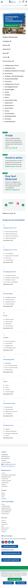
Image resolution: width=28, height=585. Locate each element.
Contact (3, 473)
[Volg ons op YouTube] (6, 542)
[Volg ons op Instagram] (12, 542)
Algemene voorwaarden (7, 571)
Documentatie (4, 478)
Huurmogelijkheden (5, 511)
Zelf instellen (8, 583)
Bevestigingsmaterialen (11, 87)
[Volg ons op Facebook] (3, 542)
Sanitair (7, 92)
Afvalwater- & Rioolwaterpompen (14, 76)
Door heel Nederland (11, 178)
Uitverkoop (8, 119)
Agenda (3, 494)
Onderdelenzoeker (10, 121)
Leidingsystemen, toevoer (10, 249)
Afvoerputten (9, 73)
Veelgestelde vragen (6, 476)
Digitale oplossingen (6, 508)
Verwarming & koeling (9, 403)
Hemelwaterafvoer (10, 68)
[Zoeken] (25, 5)
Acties (2, 496)
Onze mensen (4, 524)
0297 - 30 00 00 (6, 462)
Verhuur (7, 111)
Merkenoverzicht (5, 528)
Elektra (7, 97)
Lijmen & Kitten (9, 108)
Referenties (4, 529)
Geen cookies (21, 583)
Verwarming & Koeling (11, 100)
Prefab (9, 135)
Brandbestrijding (9, 89)
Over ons (3, 520)
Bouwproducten (9, 105)
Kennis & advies (13, 157)
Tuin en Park (8, 81)
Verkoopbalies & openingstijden (8, 475)
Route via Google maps (8, 466)
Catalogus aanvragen (6, 480)
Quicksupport (4, 486)
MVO (2, 526)
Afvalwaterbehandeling (11, 79)
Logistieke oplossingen (6, 509)
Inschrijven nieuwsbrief (9, 546)
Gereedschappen (9, 113)
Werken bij (3, 522)
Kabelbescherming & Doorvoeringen (15, 71)
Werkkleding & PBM (10, 116)
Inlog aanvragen (5, 482)
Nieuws (3, 493)
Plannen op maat (5, 513)
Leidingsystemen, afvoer (10, 227)
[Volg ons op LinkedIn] (9, 542)
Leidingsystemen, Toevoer (12, 84)
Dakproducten (9, 103)
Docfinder (3, 484)
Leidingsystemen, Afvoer (12, 65)
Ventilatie (7, 95)
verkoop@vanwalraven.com (9, 464)
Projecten (3, 531)
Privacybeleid (16, 571)
